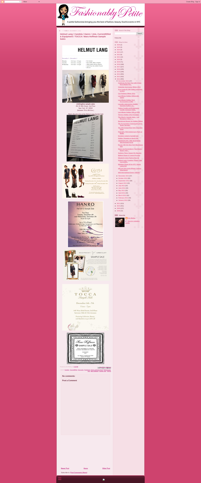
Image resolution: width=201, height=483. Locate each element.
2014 (118, 74)
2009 (118, 208)
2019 (118, 62)
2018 (118, 64)
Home (86, 468)
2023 (118, 52)
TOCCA (109, 371)
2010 (118, 206)
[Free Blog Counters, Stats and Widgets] (104, 480)
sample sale (102, 371)
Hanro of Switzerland (97, 370)
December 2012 (123, 81)
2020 (118, 59)
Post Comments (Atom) (78, 472)
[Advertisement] (75, 451)
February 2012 (123, 198)
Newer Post (65, 468)
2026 (118, 45)
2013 (118, 76)
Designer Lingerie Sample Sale (128, 136)
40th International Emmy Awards (129, 172)
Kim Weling (131, 218)
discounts (81, 370)
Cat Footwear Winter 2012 (126, 93)
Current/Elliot (73, 370)
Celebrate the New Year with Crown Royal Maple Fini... (129, 83)
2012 (118, 79)
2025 (118, 47)
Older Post (106, 468)
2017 (118, 67)
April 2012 (122, 193)
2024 (118, 49)
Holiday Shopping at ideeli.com (128, 138)
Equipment (87, 370)
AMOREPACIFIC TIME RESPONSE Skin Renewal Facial (129, 141)
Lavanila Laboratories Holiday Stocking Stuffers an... (128, 105)
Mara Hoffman (95, 371)
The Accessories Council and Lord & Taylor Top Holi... (130, 124)
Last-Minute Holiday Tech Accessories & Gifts (126, 100)
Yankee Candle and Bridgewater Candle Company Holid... (128, 109)
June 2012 (122, 188)
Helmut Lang (107, 370)
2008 (118, 211)
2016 (118, 69)
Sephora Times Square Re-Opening (129, 153)
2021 (118, 57)
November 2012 (123, 176)
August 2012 (122, 183)
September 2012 (124, 180)
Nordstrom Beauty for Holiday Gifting (130, 121)
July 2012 (121, 185)
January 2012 (123, 200)
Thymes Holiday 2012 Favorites (128, 114)
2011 (118, 203)
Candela (67, 370)
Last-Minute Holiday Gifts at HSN (129, 112)
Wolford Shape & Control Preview (129, 155)
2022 (118, 54)
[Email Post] (98, 367)
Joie (89, 371)
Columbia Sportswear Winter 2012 (129, 87)
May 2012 (121, 190)
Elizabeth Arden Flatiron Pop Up (128, 158)
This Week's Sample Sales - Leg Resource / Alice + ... (128, 118)
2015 (118, 71)
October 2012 (123, 178)
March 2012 (122, 195)
